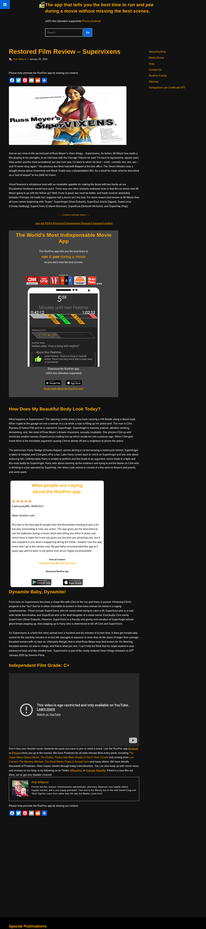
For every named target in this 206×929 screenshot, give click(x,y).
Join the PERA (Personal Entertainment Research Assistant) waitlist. (74, 223)
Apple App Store (47, 563)
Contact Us (155, 69)
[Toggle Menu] (5, 4)
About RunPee (157, 51)
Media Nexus (156, 57)
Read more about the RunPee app (63, 388)
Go (88, 32)
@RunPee (76, 770)
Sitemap (153, 81)
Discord (90, 770)
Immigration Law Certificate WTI (167, 87)
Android (96, 21)
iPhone (86, 21)
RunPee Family (158, 75)
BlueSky (101, 770)
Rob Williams (19, 59)
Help (151, 63)
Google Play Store (66, 563)
